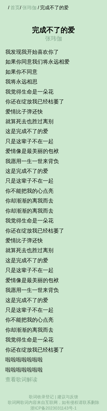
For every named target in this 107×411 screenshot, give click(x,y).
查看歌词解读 (21, 379)
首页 (15, 7)
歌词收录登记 (41, 396)
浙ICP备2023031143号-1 (53, 408)
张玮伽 (29, 7)
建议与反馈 (67, 396)
